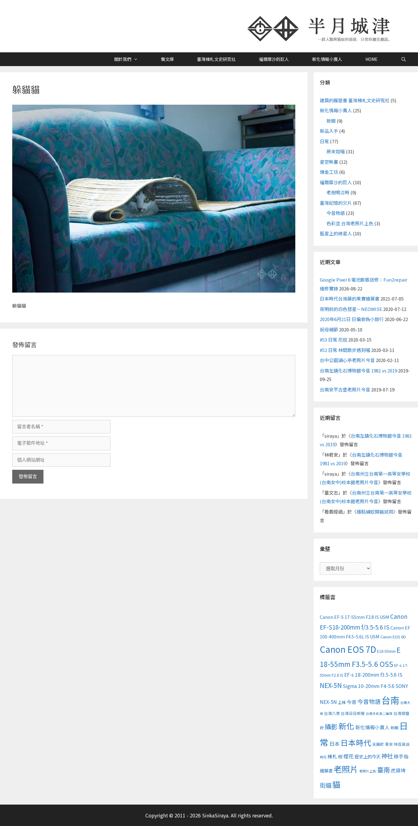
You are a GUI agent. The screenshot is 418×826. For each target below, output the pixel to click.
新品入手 (329, 131)
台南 (390, 699)
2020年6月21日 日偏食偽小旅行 (352, 319)
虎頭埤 (398, 770)
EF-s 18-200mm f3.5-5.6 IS (373, 674)
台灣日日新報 (353, 713)
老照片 (346, 769)
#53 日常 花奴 (333, 339)
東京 (389, 744)
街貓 (325, 785)
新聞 (331, 121)
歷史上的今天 (367, 756)
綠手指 (401, 756)
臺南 (383, 769)
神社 (387, 755)
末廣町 (378, 744)
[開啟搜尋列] (403, 59)
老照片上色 (367, 771)
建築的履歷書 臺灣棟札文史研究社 (355, 100)
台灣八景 (332, 713)
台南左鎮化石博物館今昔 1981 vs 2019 (358, 370)
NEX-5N (331, 685)
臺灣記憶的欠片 (336, 203)
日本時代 (356, 742)
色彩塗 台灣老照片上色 (350, 223)
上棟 (342, 702)
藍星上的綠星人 (336, 233)
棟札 (332, 756)
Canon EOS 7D (348, 649)
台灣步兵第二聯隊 (379, 713)
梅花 (323, 757)
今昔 (351, 701)
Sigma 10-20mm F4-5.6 (368, 686)
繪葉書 (326, 770)
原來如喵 (336, 151)
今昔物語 (336, 213)
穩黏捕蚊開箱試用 (374, 511)
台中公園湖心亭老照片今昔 (347, 360)
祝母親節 (329, 329)
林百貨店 (402, 744)
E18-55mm (386, 651)
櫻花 (348, 756)
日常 (324, 141)
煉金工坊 (329, 172)
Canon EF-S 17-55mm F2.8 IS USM (354, 617)
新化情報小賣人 (327, 59)
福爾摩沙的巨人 (274, 59)
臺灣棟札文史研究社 (216, 59)
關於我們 (122, 59)
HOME (371, 59)
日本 (334, 743)
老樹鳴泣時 (338, 192)
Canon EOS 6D (393, 637)
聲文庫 (167, 59)
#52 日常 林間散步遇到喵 (345, 350)
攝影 (331, 726)
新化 (346, 725)
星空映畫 (329, 162)
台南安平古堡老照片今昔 (345, 389)
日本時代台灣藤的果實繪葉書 (349, 298)
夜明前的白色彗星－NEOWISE (351, 309)
